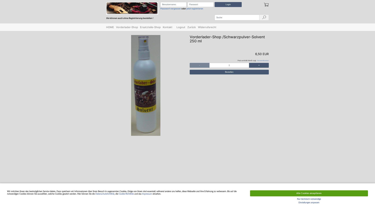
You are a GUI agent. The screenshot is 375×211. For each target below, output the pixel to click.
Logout (181, 27)
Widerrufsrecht (207, 27)
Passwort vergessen (170, 8)
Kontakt (167, 27)
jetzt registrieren (194, 8)
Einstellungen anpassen (309, 203)
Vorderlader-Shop (127, 27)
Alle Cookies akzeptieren (309, 193)
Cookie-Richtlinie (126, 194)
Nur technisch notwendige (309, 199)
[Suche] (264, 18)
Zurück (191, 27)
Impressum (147, 194)
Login (228, 4)
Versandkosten (263, 60)
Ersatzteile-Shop (150, 27)
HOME (110, 27)
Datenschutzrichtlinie (104, 194)
